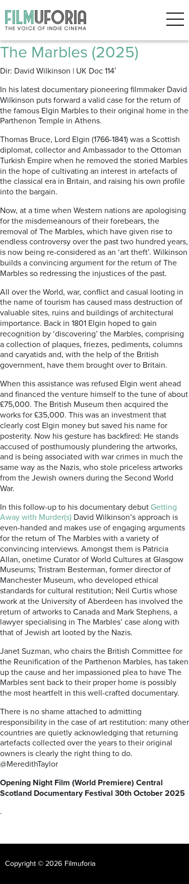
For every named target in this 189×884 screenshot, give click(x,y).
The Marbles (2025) (69, 52)
